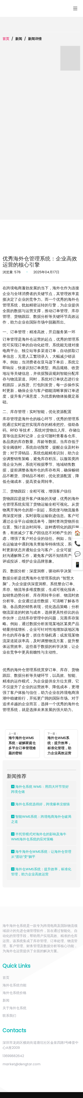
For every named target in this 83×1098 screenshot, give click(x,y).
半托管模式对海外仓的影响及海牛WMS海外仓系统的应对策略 (38, 837)
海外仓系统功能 (14, 985)
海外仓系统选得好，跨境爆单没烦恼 (42, 804)
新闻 (6, 1000)
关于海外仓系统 (14, 1008)
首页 (6, 38)
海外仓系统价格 (14, 992)
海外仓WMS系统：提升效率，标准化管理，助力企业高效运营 (41, 872)
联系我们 (9, 1015)
